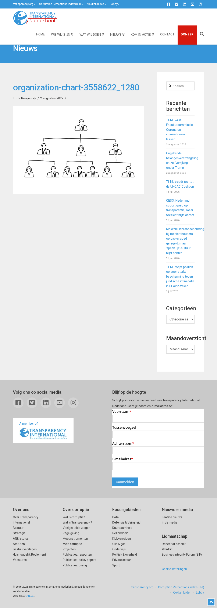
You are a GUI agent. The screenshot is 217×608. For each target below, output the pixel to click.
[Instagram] (200, 4)
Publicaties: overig (75, 565)
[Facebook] (168, 4)
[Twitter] (176, 4)
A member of (28, 423)
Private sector (121, 560)
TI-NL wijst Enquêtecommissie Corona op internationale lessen (179, 129)
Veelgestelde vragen (76, 527)
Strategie (19, 533)
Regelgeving (71, 533)
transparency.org (23, 4)
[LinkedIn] (184, 4)
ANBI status (21, 538)
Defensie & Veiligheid (126, 522)
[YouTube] (192, 4)
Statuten (19, 544)
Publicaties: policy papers (79, 560)
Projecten (69, 549)
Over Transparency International (25, 519)
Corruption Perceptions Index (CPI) (60, 4)
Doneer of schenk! (174, 544)
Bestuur (18, 527)
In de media (169, 522)
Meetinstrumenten (75, 538)
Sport (116, 565)
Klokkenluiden (95, 4)
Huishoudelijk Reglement (29, 554)
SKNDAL (30, 596)
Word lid (167, 549)
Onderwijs (119, 549)
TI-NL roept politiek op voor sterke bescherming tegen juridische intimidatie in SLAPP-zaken (180, 276)
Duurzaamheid (122, 527)
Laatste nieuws (172, 517)
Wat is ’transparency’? (77, 522)
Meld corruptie (72, 544)
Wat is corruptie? (74, 517)
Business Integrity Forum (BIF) (182, 554)
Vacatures (20, 560)
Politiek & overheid (124, 554)
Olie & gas (118, 544)
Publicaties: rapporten (77, 554)
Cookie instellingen (174, 569)
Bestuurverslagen (25, 549)
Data (115, 517)
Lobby (114, 4)
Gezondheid (120, 533)
